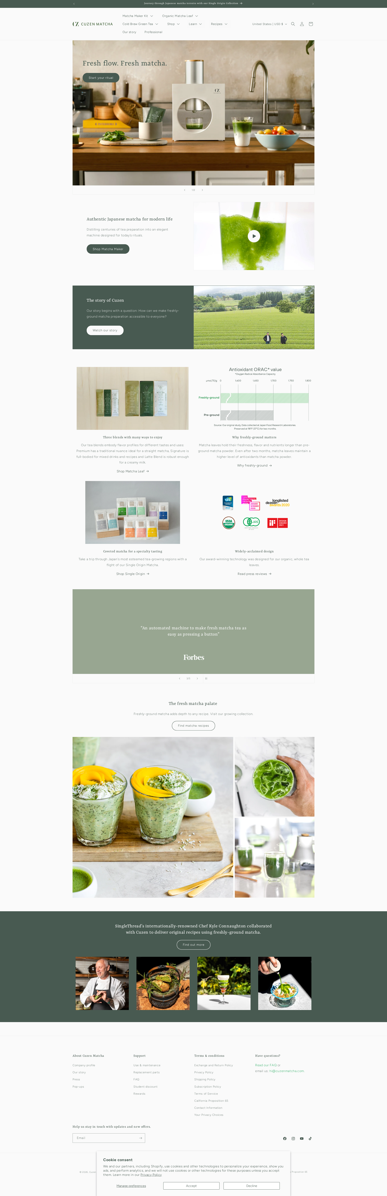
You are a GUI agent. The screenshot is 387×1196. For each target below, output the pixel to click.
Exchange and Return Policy (213, 1065)
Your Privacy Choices (209, 1115)
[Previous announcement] (74, 4)
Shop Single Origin (130, 574)
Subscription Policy (207, 1086)
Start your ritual (101, 78)
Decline (251, 1186)
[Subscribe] (140, 1138)
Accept (191, 1186)
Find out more (193, 945)
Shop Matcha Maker (108, 249)
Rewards (139, 1093)
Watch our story (105, 330)
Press (76, 1079)
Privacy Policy (151, 1175)
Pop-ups (78, 1086)
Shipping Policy (204, 1079)
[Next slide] (202, 190)
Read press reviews (252, 574)
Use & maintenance (146, 1065)
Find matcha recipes (193, 725)
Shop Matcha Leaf (131, 471)
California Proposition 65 (211, 1100)
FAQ (136, 1079)
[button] (293, 24)
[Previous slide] (184, 190)
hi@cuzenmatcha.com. (287, 1071)
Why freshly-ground (252, 465)
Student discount (145, 1086)
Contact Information (208, 1108)
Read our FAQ (266, 1065)
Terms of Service (206, 1093)
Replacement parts (146, 1072)
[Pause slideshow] (207, 678)
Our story (79, 1072)
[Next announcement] (313, 4)
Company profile (84, 1065)
